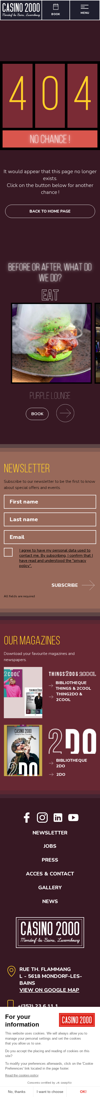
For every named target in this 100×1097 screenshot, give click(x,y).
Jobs (50, 846)
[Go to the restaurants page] (65, 414)
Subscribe (65, 585)
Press (50, 859)
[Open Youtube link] (73, 821)
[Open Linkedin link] (58, 821)
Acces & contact (50, 873)
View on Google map (49, 990)
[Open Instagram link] (42, 821)
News (50, 901)
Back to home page (50, 211)
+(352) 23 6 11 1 (38, 1006)
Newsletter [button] (50, 832)
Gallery (50, 887)
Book (37, 414)
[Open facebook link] (27, 821)
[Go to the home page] (21, 10)
